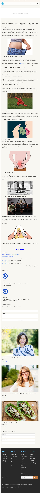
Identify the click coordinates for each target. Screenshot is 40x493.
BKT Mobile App (23, 467)
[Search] (31, 4)
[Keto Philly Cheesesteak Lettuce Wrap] (20, 411)
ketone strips (22, 63)
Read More (4, 361)
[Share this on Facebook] (32, 266)
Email (21, 309)
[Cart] (35, 4)
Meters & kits (4, 456)
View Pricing (20, 249)
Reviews (31, 456)
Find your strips (4, 458)
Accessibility (11, 487)
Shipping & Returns (24, 454)
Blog (12, 465)
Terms (7, 487)
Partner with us (32, 458)
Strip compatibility (24, 456)
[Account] (33, 4)
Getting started (14, 454)
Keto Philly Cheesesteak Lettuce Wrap (10, 422)
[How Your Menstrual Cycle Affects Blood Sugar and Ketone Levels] (20, 342)
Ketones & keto (14, 456)
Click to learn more (5, 260)
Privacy (3, 487)
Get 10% (35, 477)
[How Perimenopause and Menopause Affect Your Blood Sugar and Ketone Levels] (20, 378)
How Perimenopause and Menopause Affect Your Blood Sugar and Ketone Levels (19, 393)
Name (3, 309)
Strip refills (4, 454)
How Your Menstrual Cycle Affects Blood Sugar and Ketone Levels (16, 357)
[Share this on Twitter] (30, 266)
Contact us (32, 460)
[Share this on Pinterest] (35, 266)
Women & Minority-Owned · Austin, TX (27, 484)
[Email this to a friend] (37, 266)
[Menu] (38, 3)
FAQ (21, 469)
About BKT (32, 454)
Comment (4, 313)
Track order (23, 461)
